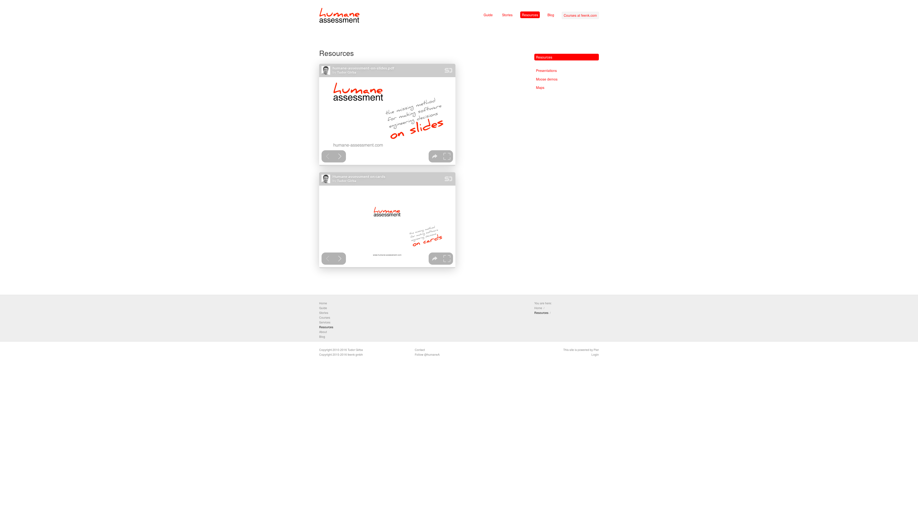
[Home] (339, 16)
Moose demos (546, 79)
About (323, 332)
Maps (540, 87)
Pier (596, 350)
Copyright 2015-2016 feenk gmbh (341, 354)
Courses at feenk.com (580, 15)
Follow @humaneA (427, 354)
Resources (530, 14)
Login (595, 354)
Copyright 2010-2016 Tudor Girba (341, 350)
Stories (507, 14)
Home (323, 303)
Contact (420, 350)
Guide (488, 14)
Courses (324, 317)
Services (324, 322)
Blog (550, 14)
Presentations (546, 70)
